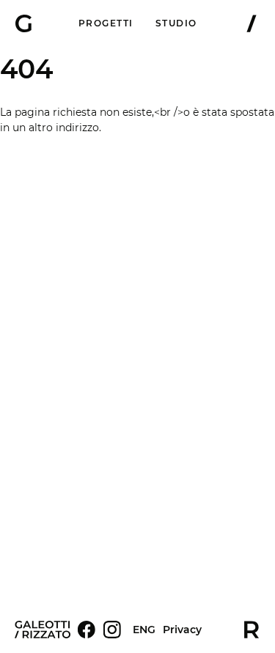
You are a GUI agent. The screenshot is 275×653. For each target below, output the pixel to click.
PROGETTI (105, 23)
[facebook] (86, 629)
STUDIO (176, 23)
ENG (144, 629)
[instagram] (112, 629)
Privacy (182, 630)
